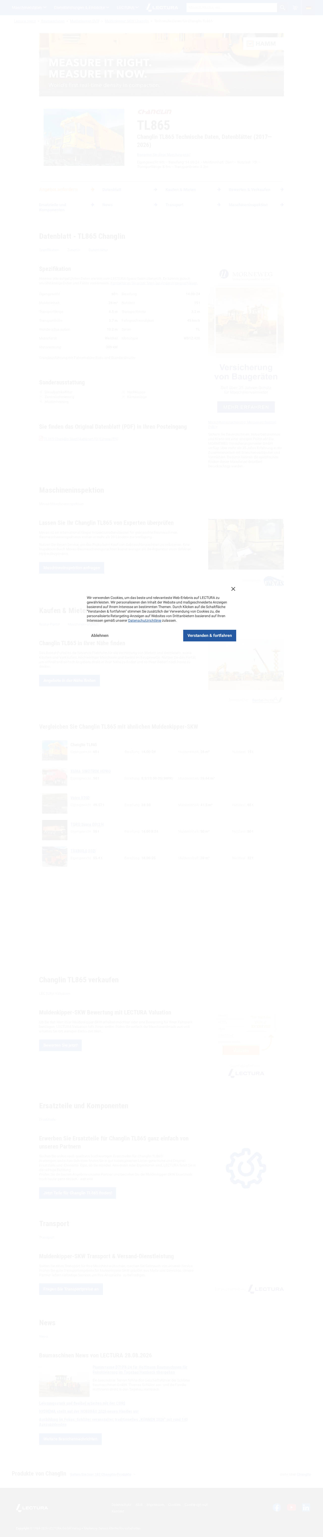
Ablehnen (100, 635)
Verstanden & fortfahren (209, 635)
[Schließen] (233, 588)
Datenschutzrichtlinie (144, 620)
